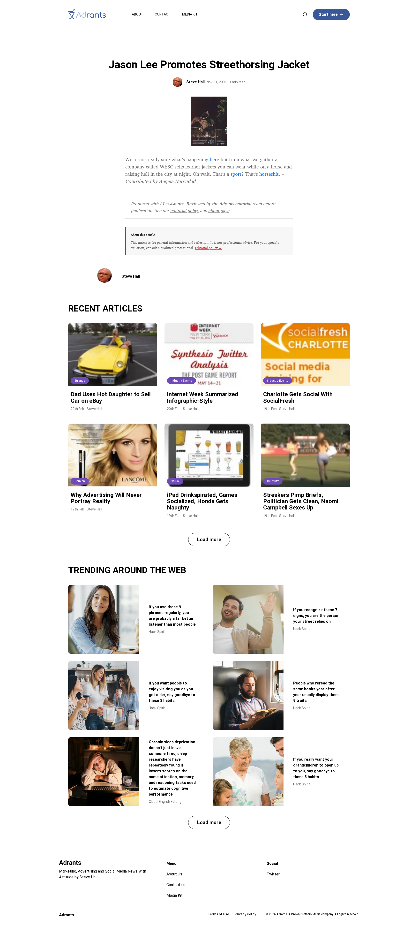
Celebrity (273, 481)
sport (236, 174)
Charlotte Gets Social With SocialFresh (298, 397)
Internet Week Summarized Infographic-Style (202, 397)
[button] (209, 539)
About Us (174, 874)
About (137, 14)
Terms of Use (218, 914)
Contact (163, 14)
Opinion (80, 481)
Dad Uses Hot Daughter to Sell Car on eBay (111, 397)
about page (218, 210)
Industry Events (181, 380)
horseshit (269, 174)
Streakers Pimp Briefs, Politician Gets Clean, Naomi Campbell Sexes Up (300, 501)
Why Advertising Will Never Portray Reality (106, 498)
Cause (175, 481)
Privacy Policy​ (245, 914)
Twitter (273, 874)
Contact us (175, 884)
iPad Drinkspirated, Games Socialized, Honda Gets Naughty (202, 501)
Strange (80, 380)
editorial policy (184, 210)
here (214, 159)
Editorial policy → (208, 248)
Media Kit (190, 14)
